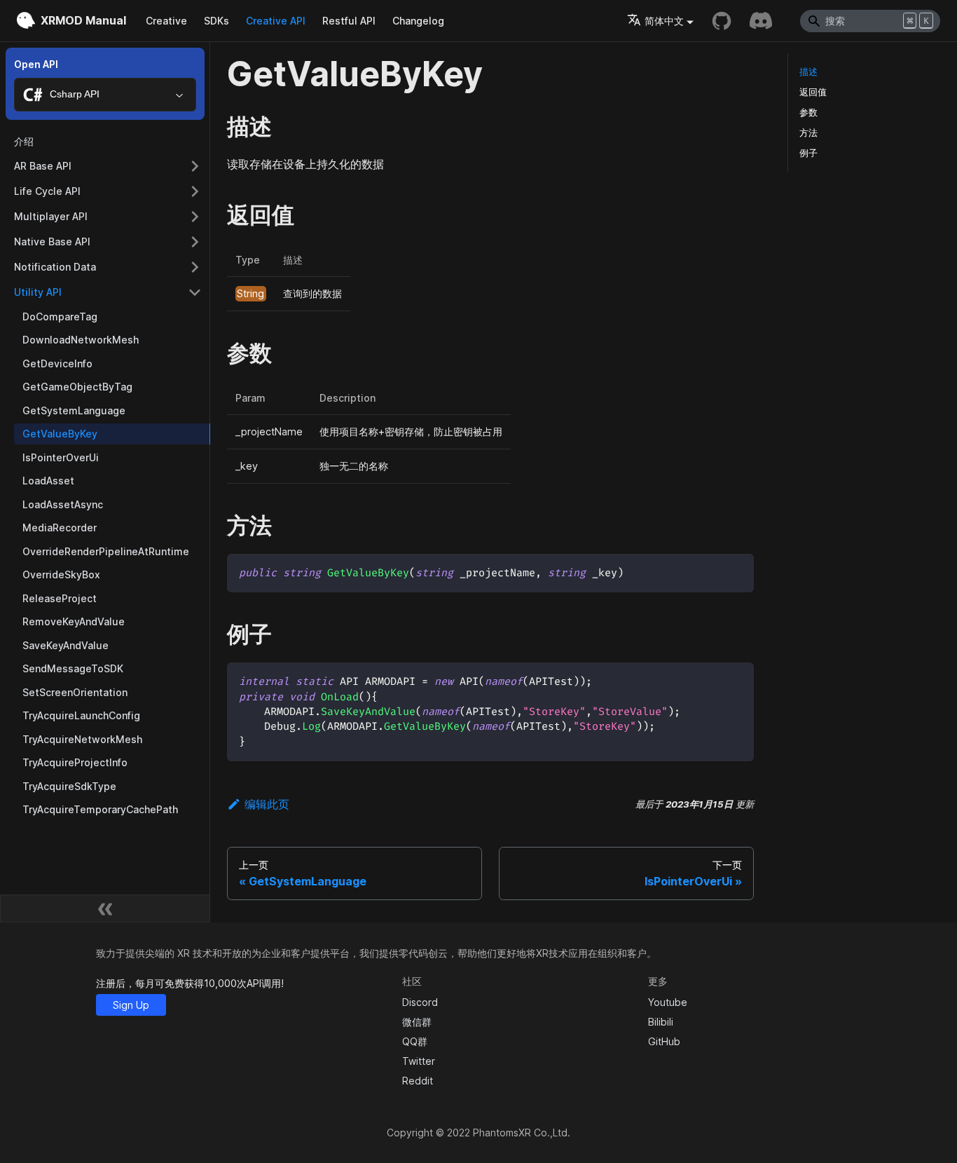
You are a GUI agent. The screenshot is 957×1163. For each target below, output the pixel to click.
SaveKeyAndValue (65, 645)
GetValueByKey (59, 434)
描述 (808, 72)
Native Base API (52, 241)
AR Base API (42, 166)
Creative (166, 21)
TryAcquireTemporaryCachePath (100, 809)
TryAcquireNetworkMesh (82, 739)
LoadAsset (48, 481)
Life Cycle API (47, 191)
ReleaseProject (59, 598)
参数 (808, 112)
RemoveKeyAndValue (73, 621)
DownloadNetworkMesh (80, 340)
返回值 (813, 92)
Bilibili (660, 1022)
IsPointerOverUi (60, 457)
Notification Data (55, 267)
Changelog (418, 21)
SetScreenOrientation (75, 692)
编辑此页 (267, 804)
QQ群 (414, 1041)
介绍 (24, 141)
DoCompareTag (59, 316)
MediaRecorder (59, 527)
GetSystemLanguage (73, 410)
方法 (808, 133)
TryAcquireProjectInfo (75, 762)
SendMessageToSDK (72, 668)
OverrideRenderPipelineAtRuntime (105, 551)
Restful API (349, 21)
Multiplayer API (51, 216)
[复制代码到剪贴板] (736, 571)
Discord (420, 1002)
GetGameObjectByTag (77, 387)
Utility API (38, 292)
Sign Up (131, 1005)
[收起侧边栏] (105, 909)
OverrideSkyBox (61, 574)
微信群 (417, 1022)
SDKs (216, 21)
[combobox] (105, 94)
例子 (808, 153)
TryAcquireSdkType (69, 786)
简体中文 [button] (664, 21)
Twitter (418, 1061)
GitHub (664, 1041)
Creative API (275, 21)
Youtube (667, 1002)
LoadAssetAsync (62, 504)
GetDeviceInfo (57, 363)
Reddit (417, 1081)
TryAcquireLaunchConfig (81, 715)
